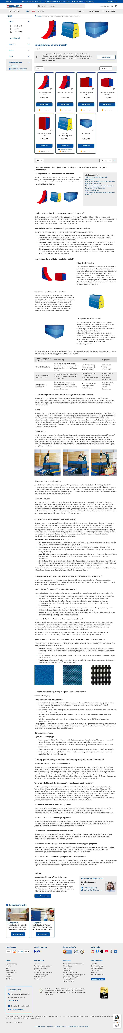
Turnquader (86, 134)
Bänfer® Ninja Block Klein (86, 93)
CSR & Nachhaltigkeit (41, 975)
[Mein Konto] (108, 6)
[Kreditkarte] (14, 951)
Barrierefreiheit (73, 1027)
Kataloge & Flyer (11, 972)
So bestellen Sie (96, 970)
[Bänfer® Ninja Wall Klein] (65, 82)
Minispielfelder (68, 966)
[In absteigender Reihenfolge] (114, 68)
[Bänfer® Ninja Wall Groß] (44, 82)
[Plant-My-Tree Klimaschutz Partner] (41, 990)
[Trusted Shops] (82, 952)
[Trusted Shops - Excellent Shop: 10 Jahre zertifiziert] (104, 993)
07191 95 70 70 (13, 1001)
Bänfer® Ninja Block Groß (44, 135)
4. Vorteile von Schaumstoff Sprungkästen (99, 186)
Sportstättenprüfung (70, 972)
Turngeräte (46, 16)
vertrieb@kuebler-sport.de (93, 890)
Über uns (37, 970)
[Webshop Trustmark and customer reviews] (71, 952)
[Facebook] (97, 951)
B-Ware (8, 966)
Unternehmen (94, 11)
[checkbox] (20, 26)
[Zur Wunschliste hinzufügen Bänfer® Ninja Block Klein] (93, 89)
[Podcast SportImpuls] (111, 951)
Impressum (50, 1027)
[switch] (117, 1026)
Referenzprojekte (68, 981)
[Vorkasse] (8, 951)
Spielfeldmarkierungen (70, 977)
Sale (33, 11)
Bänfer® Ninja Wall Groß (44, 93)
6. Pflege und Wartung (92, 190)
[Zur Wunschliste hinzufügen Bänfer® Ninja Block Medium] (114, 89)
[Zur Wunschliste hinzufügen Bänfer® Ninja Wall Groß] (51, 89)
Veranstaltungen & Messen (43, 972)
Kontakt (8, 975)
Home (39, 16)
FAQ (7, 968)
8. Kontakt (88, 194)
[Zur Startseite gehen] (14, 6)
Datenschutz (41, 1027)
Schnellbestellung (97, 966)
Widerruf (94, 972)
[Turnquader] (86, 123)
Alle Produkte (14, 11)
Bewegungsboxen (69, 979)
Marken (41, 11)
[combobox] (61, 6)
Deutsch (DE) (111, 1)
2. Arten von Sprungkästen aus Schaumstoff (100, 181)
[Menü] (120, 1015)
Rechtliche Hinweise (61, 1027)
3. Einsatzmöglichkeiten (93, 184)
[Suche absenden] (38, 6)
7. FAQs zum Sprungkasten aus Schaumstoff (100, 192)
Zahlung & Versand (97, 975)
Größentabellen (11, 970)
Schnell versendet (40, 947)
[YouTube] (106, 951)
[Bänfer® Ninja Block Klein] (86, 82)
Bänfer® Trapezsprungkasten (65, 135)
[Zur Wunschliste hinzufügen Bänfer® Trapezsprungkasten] (72, 130)
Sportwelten (38, 979)
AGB (35, 1027)
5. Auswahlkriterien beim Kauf (95, 188)
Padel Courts (67, 968)
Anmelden (103, 6)
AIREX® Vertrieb (39, 977)
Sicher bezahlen (11, 947)
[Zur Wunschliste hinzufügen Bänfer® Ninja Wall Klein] (72, 89)
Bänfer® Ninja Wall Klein (65, 92)
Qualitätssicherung (40, 968)
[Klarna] (26, 951)
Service (80, 11)
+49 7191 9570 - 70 (90, 888)
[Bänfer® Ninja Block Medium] (107, 82)
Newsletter (9, 979)
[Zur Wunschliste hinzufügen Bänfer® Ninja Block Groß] (51, 130)
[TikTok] (101, 951)
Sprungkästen (55, 16)
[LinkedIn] (115, 951)
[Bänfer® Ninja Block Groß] (44, 123)
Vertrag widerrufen (98, 979)
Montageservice (68, 970)
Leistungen (110, 11)
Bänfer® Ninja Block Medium (107, 93)
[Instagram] (92, 951)
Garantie (94, 964)
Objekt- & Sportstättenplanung (73, 964)
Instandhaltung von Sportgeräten (74, 975)
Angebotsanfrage (11, 964)
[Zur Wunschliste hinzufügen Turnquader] (93, 130)
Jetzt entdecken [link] (18, 934)
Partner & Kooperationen (42, 966)
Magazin (8, 977)
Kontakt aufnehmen (43, 896)
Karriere (37, 964)
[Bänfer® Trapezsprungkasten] (65, 123)
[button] (18, 21)
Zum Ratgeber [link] (106, 57)
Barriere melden (84, 1027)
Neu (27, 11)
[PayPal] (20, 951)
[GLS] (47, 951)
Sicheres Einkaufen (69, 947)
